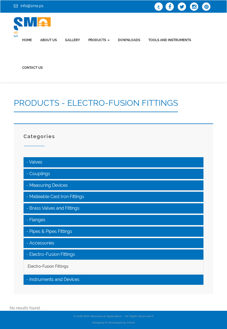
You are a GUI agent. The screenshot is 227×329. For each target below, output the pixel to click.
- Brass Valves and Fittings (52, 208)
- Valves (34, 162)
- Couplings (38, 173)
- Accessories (40, 243)
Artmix (131, 322)
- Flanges (35, 219)
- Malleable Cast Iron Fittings (55, 196)
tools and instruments (169, 40)
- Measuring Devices (47, 185)
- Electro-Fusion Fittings (50, 254)
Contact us (32, 68)
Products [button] (97, 40)
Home (27, 40)
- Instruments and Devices (52, 279)
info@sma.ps (31, 6)
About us (48, 40)
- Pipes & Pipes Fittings (49, 231)
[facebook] (171, 7)
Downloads (129, 40)
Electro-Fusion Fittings (48, 266)
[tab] (113, 162)
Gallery (72, 40)
